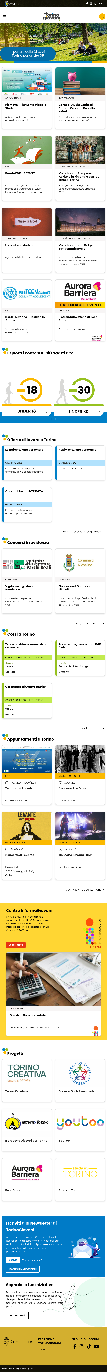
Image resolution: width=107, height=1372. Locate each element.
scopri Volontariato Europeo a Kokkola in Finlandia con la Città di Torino (80, 168)
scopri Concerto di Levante (27, 846)
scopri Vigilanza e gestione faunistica (27, 581)
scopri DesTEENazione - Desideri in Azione (27, 310)
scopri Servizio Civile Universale (80, 1080)
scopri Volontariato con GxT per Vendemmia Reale (80, 240)
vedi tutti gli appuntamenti (83, 889)
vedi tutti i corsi (91, 728)
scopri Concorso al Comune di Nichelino (80, 581)
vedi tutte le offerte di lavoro (82, 532)
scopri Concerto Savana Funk (80, 846)
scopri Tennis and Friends (27, 775)
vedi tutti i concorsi (88, 623)
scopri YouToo (80, 1130)
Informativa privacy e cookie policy (18, 1368)
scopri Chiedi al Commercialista (53, 994)
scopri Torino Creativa (27, 1080)
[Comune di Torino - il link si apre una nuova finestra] (18, 1341)
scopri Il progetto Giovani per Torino (27, 1130)
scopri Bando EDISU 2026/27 (27, 168)
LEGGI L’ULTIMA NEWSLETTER (23, 1269)
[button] (102, 16)
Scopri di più (16, 945)
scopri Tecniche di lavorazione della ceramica (27, 658)
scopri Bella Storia (27, 1179)
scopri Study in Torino (80, 1179)
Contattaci (44, 1350)
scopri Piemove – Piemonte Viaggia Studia (27, 98)
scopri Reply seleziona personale (80, 463)
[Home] (53, 16)
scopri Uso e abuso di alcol (27, 240)
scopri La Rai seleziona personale (27, 463)
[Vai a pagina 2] (55, 419)
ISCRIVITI (13, 1260)
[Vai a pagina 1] (51, 419)
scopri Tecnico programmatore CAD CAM (80, 658)
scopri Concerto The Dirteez (80, 775)
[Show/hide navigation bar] (5, 16)
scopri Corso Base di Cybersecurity (27, 700)
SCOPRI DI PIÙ (17, 1315)
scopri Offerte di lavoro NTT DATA (27, 504)
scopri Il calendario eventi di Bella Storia (80, 310)
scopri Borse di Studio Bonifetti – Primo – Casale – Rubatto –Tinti (80, 98)
